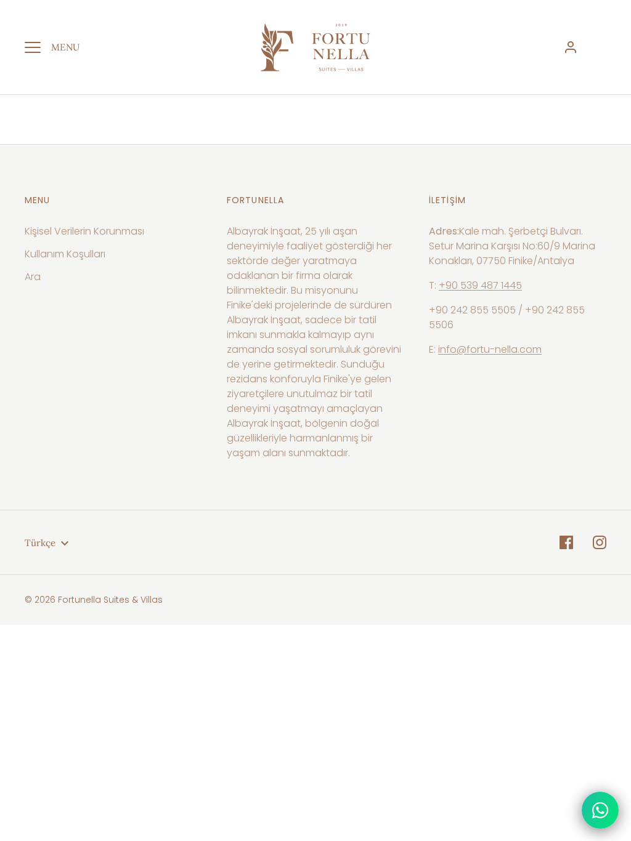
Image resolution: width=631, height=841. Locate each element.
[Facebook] (566, 542)
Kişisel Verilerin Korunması (84, 231)
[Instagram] (599, 542)
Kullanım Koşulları (65, 254)
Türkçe (40, 543)
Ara (33, 277)
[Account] (570, 47)
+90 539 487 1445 (480, 285)
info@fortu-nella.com (490, 349)
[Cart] (599, 47)
